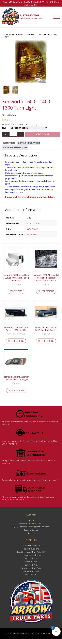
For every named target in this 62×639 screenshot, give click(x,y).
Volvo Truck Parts (31, 561)
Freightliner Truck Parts (31, 545)
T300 (23, 34)
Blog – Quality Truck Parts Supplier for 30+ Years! (31, 527)
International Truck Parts (31, 555)
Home (6, 34)
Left (29, 228)
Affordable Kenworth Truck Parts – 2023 (31, 552)
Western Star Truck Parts (31, 568)
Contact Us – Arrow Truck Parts (31, 523)
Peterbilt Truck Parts (31, 549)
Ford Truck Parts (31, 574)
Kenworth (15, 34)
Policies (31, 533)
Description (9, 143)
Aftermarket (33, 234)
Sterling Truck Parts (31, 571)
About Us (31, 520)
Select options (46, 291)
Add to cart (42, 134)
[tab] (8, 143)
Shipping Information (29, 143)
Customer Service (31, 530)
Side (4, 127)
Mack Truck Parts (31, 558)
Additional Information (15, 147)
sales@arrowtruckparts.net (31, 18)
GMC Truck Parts (31, 565)
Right (35, 228)
